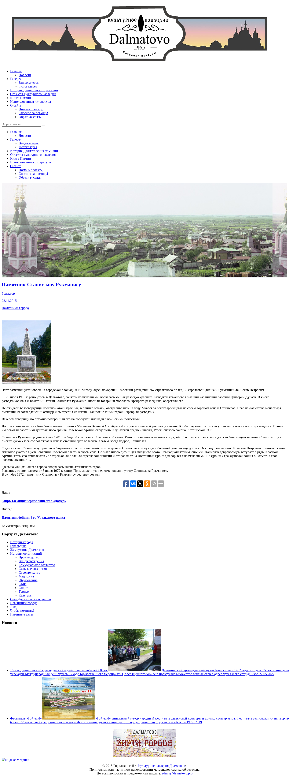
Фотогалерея (28, 86)
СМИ (22, 584)
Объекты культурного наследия (33, 94)
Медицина (26, 576)
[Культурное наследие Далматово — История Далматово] (139, 64)
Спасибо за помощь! (33, 113)
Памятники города (15, 308)
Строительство (29, 572)
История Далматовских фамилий (34, 90)
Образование (28, 580)
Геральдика (18, 546)
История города (21, 542)
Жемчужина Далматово (27, 549)
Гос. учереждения (31, 561)
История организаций (26, 553)
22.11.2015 (9, 300)
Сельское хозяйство (33, 568)
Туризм (24, 591)
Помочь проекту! (31, 109)
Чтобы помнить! (22, 610)
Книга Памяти (20, 98)
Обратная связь (30, 117)
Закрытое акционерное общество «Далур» (34, 501)
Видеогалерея (29, 82)
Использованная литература (30, 101)
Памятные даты (21, 614)
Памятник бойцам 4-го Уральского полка (33, 517)
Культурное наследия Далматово (161, 765)
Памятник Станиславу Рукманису (41, 284)
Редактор (8, 293)
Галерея (15, 79)
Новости (25, 75)
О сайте (15, 105)
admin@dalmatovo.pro (177, 773)
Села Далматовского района (30, 599)
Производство (29, 557)
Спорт (23, 588)
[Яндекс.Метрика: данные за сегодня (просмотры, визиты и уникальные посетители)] (15, 760)
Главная (16, 71)
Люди (14, 607)
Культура (25, 595)
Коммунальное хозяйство (37, 565)
